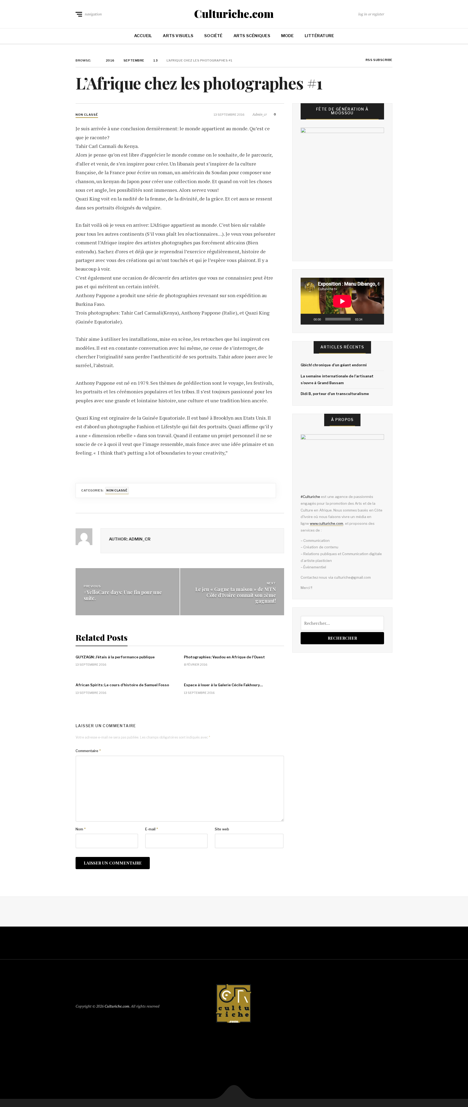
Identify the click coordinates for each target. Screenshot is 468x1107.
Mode (287, 35)
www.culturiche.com (326, 523)
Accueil (143, 35)
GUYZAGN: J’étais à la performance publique (115, 657)
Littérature (319, 35)
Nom (81, 829)
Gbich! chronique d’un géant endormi (334, 365)
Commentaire (88, 751)
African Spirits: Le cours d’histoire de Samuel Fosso (122, 685)
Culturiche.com (234, 13)
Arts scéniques (251, 35)
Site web (222, 829)
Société (213, 35)
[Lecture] (307, 319)
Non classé (87, 114)
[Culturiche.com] (234, 1005)
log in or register (371, 14)
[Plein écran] (377, 319)
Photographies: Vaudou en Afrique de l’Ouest (224, 657)
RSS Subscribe (378, 60)
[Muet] (368, 319)
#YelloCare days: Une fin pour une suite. (123, 595)
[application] (342, 301)
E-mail (151, 829)
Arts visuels (178, 35)
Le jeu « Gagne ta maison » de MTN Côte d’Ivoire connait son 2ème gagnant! (235, 595)
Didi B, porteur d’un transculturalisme (335, 393)
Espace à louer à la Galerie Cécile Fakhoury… (223, 685)
